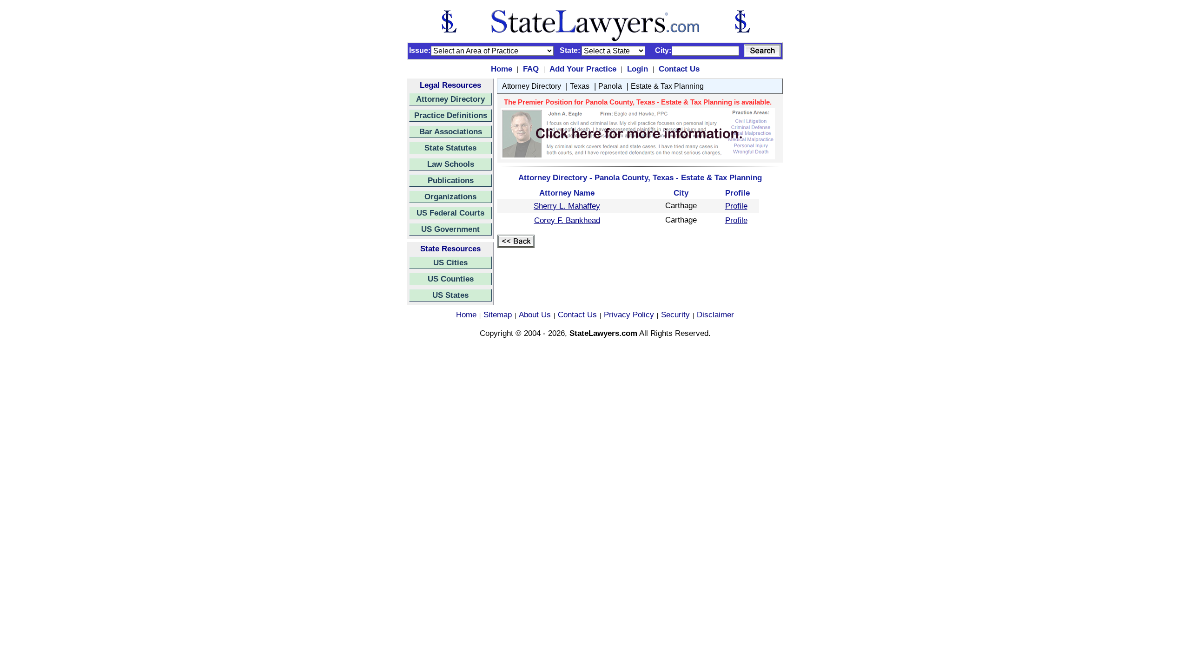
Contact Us (679, 68)
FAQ (531, 68)
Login (637, 68)
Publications (451, 180)
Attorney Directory (450, 99)
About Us (535, 314)
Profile (736, 205)
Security (675, 314)
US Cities (450, 262)
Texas (579, 86)
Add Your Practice (582, 68)
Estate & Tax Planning (667, 86)
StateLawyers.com (603, 333)
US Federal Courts (450, 212)
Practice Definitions (450, 115)
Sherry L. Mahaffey (567, 205)
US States (450, 295)
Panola (610, 86)
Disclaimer (715, 314)
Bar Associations (450, 131)
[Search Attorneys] (762, 50)
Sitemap (497, 314)
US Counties (451, 278)
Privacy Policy (629, 314)
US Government (450, 229)
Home (501, 68)
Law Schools (450, 164)
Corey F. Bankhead (567, 220)
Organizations (450, 196)
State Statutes (450, 147)
